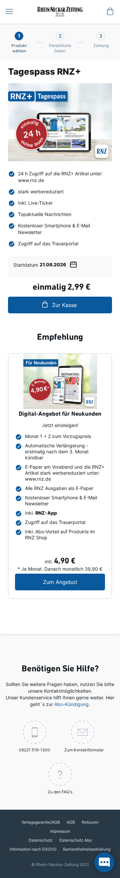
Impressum (60, 831)
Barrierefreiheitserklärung (86, 849)
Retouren (90, 822)
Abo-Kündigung (71, 704)
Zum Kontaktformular (84, 749)
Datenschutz (41, 840)
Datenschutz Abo (75, 840)
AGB (71, 822)
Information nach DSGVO (33, 849)
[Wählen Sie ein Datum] (73, 263)
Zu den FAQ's (60, 791)
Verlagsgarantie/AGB (40, 822)
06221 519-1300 (34, 749)
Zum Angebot (74, 581)
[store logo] (60, 11)
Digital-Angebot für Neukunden (60, 414)
